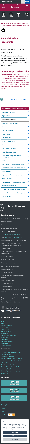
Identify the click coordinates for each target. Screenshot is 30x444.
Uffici (2, 321)
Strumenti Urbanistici (7, 342)
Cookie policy (12, 429)
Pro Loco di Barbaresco (7, 357)
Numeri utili (4, 327)
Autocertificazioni (6, 331)
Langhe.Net (4, 373)
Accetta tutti (15, 432)
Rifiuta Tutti (15, 435)
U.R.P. (2, 323)
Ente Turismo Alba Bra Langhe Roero (11, 361)
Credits (3, 411)
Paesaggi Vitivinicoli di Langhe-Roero (11, 367)
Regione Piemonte (7, 1)
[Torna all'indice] (3, 30)
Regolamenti (4, 340)
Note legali (4, 405)
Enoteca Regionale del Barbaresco (10, 371)
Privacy (3, 408)
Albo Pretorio (4, 333)
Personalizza (15, 439)
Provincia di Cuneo (6, 355)
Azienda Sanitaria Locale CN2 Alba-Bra (11, 359)
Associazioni (4, 344)
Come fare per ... (5, 329)
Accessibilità (4, 414)
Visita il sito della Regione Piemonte (11, 352)
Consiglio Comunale (6, 325)
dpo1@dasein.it (8, 300)
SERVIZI (27, 2)
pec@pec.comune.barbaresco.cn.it (13, 234)
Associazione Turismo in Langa (9, 365)
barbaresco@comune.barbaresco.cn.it (13, 237)
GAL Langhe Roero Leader (8, 363)
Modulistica (4, 337)
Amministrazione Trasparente (9, 335)
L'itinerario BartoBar (6, 369)
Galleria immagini (6, 346)
